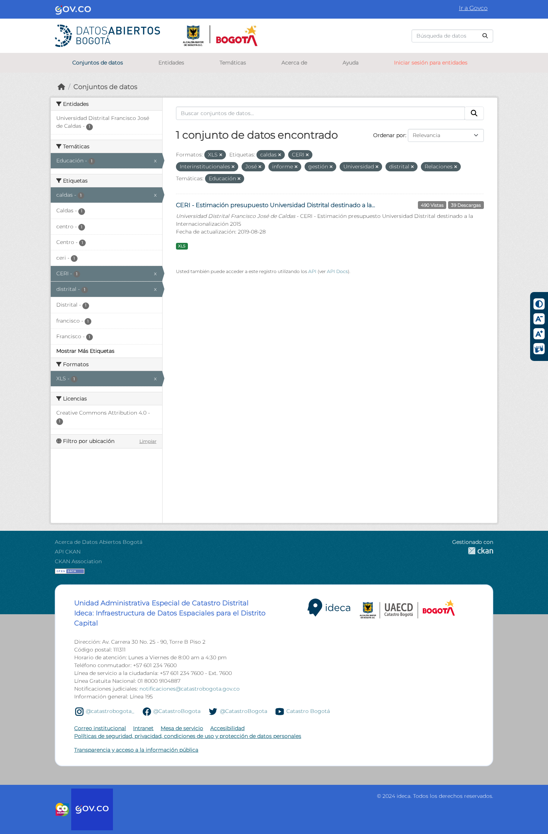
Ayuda (351, 62)
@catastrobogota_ (110, 711)
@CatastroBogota (177, 711)
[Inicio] (61, 87)
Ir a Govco (473, 8)
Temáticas (233, 62)
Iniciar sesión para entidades (430, 62)
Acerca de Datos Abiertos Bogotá (98, 542)
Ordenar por (389, 135)
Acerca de (294, 62)
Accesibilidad (227, 728)
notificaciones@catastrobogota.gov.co (189, 688)
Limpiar (148, 441)
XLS (181, 246)
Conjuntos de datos (97, 62)
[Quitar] (220, 155)
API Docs (337, 271)
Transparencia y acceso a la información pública (136, 749)
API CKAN (68, 551)
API (312, 271)
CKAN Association (78, 561)
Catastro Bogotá (308, 711)
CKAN (472, 551)
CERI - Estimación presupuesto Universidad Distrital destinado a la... (275, 205)
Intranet (143, 728)
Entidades (171, 62)
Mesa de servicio (182, 728)
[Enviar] (485, 35)
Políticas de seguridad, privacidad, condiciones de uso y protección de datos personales (187, 736)
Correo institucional (100, 728)
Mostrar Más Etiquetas (85, 351)
